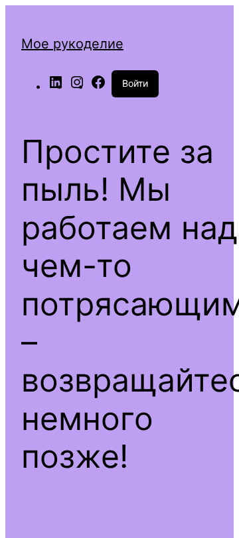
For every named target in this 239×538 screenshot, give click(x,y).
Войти (135, 83)
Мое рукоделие (72, 44)
